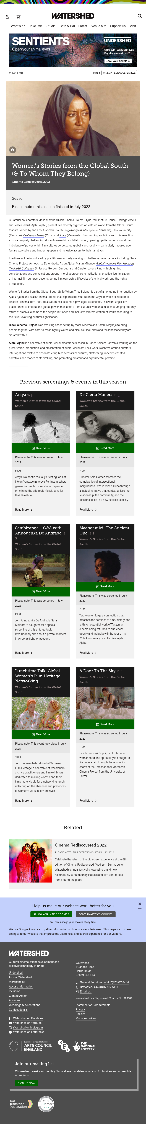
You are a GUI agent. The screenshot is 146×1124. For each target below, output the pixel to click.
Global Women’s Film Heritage (114, 263)
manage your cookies (71, 922)
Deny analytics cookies (96, 914)
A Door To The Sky (98, 671)
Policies (80, 1013)
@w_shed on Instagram (28, 1027)
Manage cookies (86, 1018)
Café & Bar (67, 26)
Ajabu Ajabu (38, 225)
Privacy (80, 1009)
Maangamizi (90, 230)
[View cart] (18, 16)
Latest (82, 26)
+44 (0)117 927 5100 (105, 987)
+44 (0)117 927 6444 (116, 982)
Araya (62, 235)
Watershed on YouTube (27, 1022)
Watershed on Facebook (28, 1018)
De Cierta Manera (96, 394)
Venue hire (98, 26)
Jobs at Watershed (20, 977)
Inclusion (14, 991)
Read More (42, 448)
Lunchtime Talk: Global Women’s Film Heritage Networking (37, 676)
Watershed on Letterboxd (29, 1031)
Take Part (35, 26)
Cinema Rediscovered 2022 (119, 72)
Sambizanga (63, 230)
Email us (86, 991)
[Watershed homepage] (29, 953)
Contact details (18, 1009)
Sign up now (27, 1084)
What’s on (18, 26)
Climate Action (18, 995)
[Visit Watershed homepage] (73, 16)
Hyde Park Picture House (100, 220)
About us (14, 1000)
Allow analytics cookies (51, 914)
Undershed (16, 972)
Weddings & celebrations (24, 1005)
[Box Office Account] (7, 16)
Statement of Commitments (93, 1005)
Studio (51, 26)
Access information (21, 986)
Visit (133, 26)
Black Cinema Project (70, 220)
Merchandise (17, 981)
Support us (118, 26)
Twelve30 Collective (21, 268)
